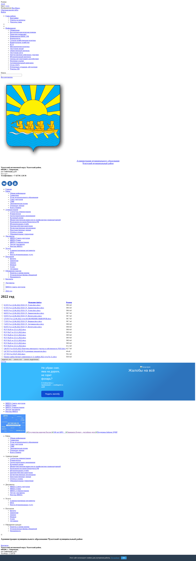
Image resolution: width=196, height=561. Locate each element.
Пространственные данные (20, 230)
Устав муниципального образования (24, 197)
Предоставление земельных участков (24, 55)
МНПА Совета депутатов (20, 238)
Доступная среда (16, 53)
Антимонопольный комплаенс (22, 63)
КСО (12, 44)
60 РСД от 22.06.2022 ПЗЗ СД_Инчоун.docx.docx (23, 327)
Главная (8, 189)
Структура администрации (20, 212)
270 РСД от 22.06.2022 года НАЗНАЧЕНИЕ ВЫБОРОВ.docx (27, 319)
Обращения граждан (13, 271)
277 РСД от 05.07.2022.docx (14, 354)
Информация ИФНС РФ (19, 36)
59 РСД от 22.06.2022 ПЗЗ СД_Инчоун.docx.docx (23, 316)
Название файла (35, 302)
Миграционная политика (19, 46)
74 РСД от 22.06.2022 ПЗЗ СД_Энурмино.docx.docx (24, 324)
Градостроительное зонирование (22, 216)
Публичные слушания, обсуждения (23, 67)
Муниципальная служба (19, 224)
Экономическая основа (19, 203)
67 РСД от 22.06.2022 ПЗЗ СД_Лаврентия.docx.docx (24, 308)
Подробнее (115, 558)
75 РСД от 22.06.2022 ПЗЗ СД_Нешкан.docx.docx (23, 321)
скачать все (18, 359)
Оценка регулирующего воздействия (24, 59)
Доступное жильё (17, 49)
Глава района (10, 16)
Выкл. (17, 8)
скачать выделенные (31, 359)
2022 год (8, 291)
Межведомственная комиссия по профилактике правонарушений (35, 220)
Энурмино (14, 269)
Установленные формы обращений (23, 275)
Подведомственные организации (23, 228)
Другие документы (17, 244)
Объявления (14, 30)
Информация (10, 28)
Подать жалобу (52, 394)
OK (124, 558)
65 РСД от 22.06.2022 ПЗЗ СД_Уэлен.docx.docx (22, 305)
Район (7, 191)
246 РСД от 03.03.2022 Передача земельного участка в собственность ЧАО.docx (35, 349)
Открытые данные (17, 205)
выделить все (6, 359)
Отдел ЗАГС (15, 65)
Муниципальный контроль (20, 57)
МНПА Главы (15, 240)
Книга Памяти (15, 208)
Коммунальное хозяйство (19, 42)
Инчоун (13, 259)
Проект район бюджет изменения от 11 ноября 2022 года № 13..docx (30, 357)
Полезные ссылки (17, 61)
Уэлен (12, 267)
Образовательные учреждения (21, 234)
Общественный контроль (19, 51)
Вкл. (13, 8)
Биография (14, 18)
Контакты (9, 279)
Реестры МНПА (16, 246)
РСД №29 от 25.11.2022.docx (15, 338)
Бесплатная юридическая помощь (23, 32)
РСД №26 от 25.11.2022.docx (15, 343)
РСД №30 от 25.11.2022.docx (15, 329)
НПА (12, 252)
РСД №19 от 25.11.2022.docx (15, 346)
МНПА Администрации (19, 242)
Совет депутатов (16, 199)
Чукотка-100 (15, 69)
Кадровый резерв (16, 218)
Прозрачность (15, 277)
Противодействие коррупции (21, 226)
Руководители (15, 214)
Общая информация (17, 193)
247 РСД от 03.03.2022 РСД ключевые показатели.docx (25, 351)
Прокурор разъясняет (18, 34)
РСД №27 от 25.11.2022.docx (15, 332)
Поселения (9, 256)
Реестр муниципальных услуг (21, 254)
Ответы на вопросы (17, 20)
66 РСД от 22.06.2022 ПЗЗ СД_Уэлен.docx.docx (22, 310)
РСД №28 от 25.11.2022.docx (15, 335)
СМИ (12, 201)
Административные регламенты (22, 250)
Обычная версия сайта (9, 10)
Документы (9, 236)
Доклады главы (16, 22)
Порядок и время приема (19, 273)
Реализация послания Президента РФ (24, 222)
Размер (69, 302)
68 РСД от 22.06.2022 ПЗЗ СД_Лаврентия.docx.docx (24, 313)
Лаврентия (14, 261)
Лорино (13, 263)
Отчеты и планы (16, 232)
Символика (14, 195)
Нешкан (13, 265)
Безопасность (15, 38)
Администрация (11, 210)
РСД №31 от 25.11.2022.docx (15, 340)
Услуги (8, 248)
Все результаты (7, 77)
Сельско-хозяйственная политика (23, 40)
